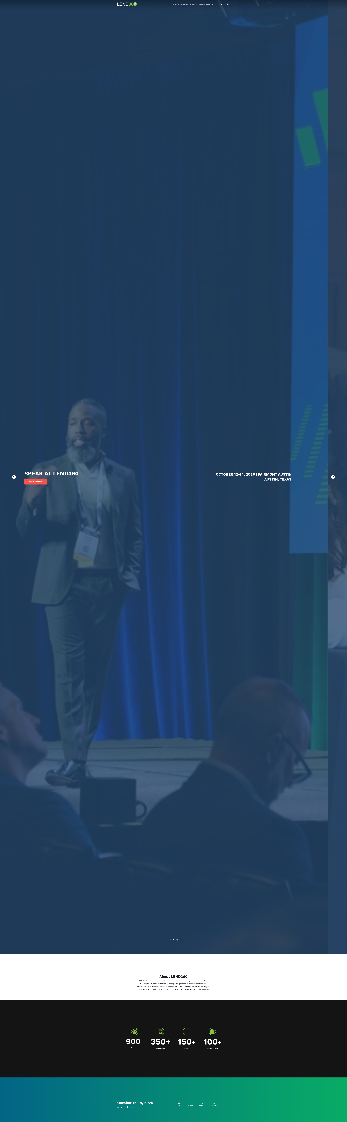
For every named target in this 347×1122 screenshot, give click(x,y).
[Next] (333, 477)
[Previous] (14, 477)
